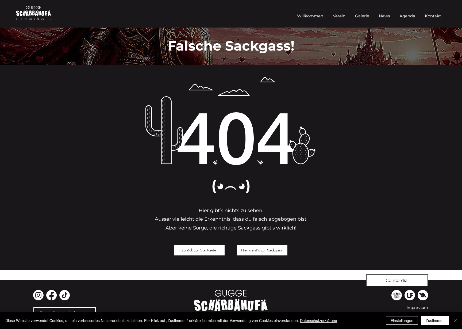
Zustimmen (435, 320)
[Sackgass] (396, 295)
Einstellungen (402, 320)
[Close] (455, 320)
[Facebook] (51, 295)
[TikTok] (64, 295)
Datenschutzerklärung (318, 320)
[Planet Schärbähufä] (423, 295)
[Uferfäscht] (410, 295)
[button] (339, 14)
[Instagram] (38, 295)
